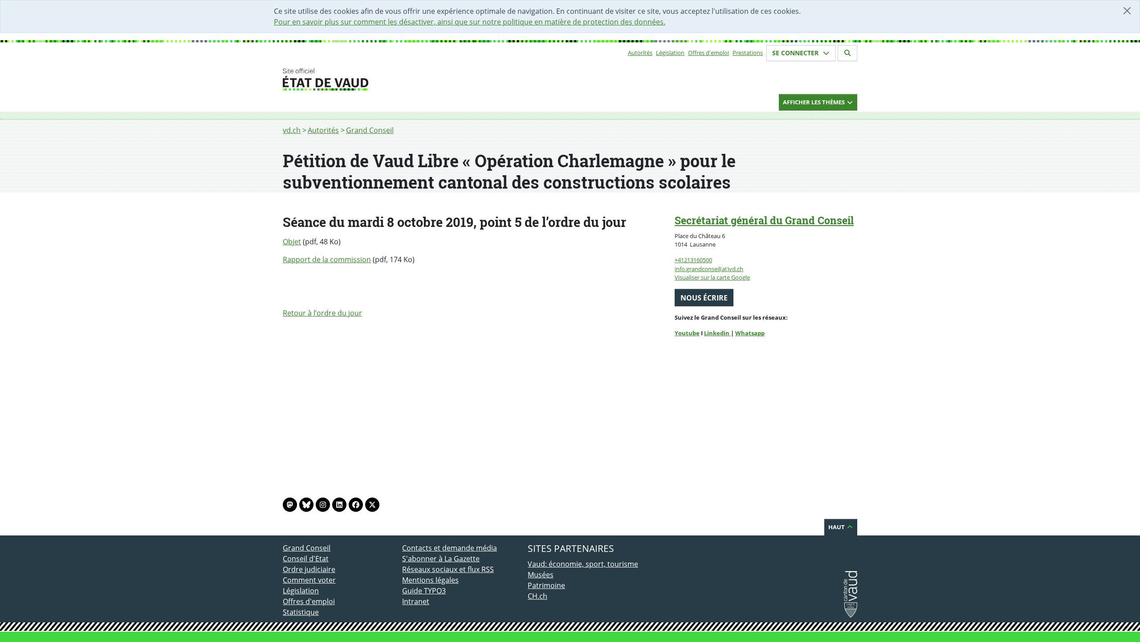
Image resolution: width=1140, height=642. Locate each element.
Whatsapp (750, 333)
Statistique (301, 612)
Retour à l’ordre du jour (322, 313)
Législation (670, 53)
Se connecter (796, 53)
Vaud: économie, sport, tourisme (583, 564)
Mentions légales (430, 580)
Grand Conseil (370, 130)
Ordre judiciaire (309, 569)
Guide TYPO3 (424, 591)
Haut (837, 527)
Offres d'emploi (708, 53)
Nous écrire (704, 298)
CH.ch (537, 596)
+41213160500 (693, 260)
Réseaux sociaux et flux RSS (448, 569)
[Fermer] (1127, 10)
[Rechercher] (847, 53)
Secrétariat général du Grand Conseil (764, 220)
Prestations (748, 53)
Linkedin (717, 333)
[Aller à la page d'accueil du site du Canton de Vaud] (398, 79)
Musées (541, 575)
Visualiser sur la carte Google (712, 277)
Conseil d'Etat (306, 559)
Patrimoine (546, 585)
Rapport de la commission (327, 259)
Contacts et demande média (449, 548)
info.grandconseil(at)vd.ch (709, 269)
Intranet (415, 601)
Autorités (640, 53)
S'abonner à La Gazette (441, 559)
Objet (292, 242)
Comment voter (309, 580)
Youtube (687, 333)
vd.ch (292, 130)
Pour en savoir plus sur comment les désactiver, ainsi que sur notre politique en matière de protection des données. (469, 22)
